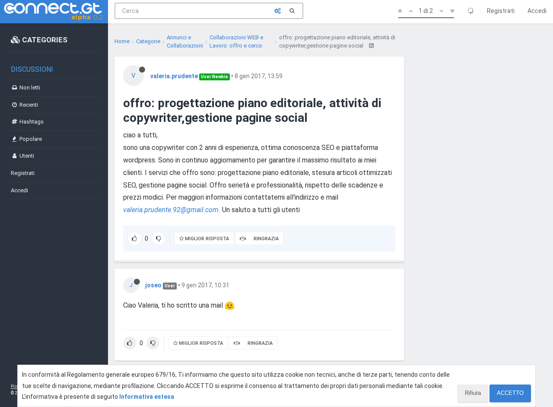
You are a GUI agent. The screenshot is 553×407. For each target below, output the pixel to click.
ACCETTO (510, 393)
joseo (153, 285)
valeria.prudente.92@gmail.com (171, 210)
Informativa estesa (146, 396)
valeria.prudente (174, 76)
